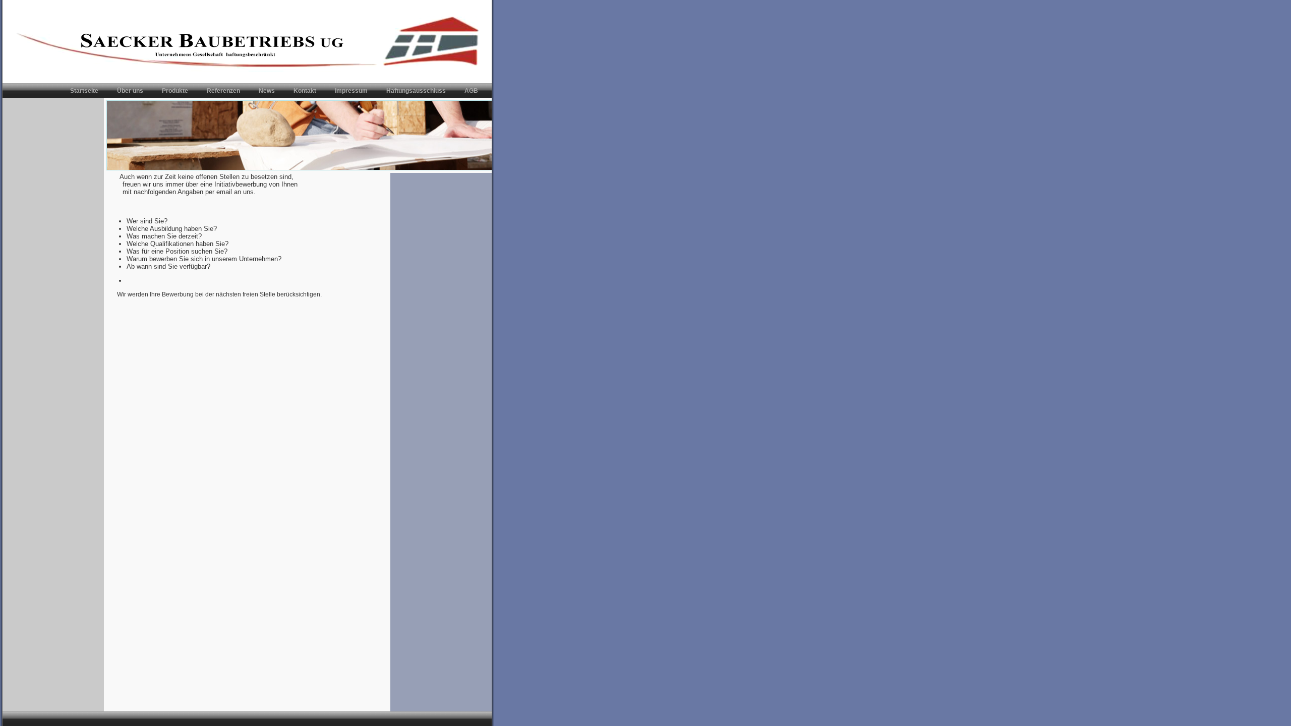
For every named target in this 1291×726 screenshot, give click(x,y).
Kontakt (305, 90)
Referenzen (223, 90)
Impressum (351, 90)
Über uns (130, 90)
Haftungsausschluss (416, 90)
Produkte (175, 90)
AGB (471, 90)
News (267, 90)
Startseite (84, 90)
